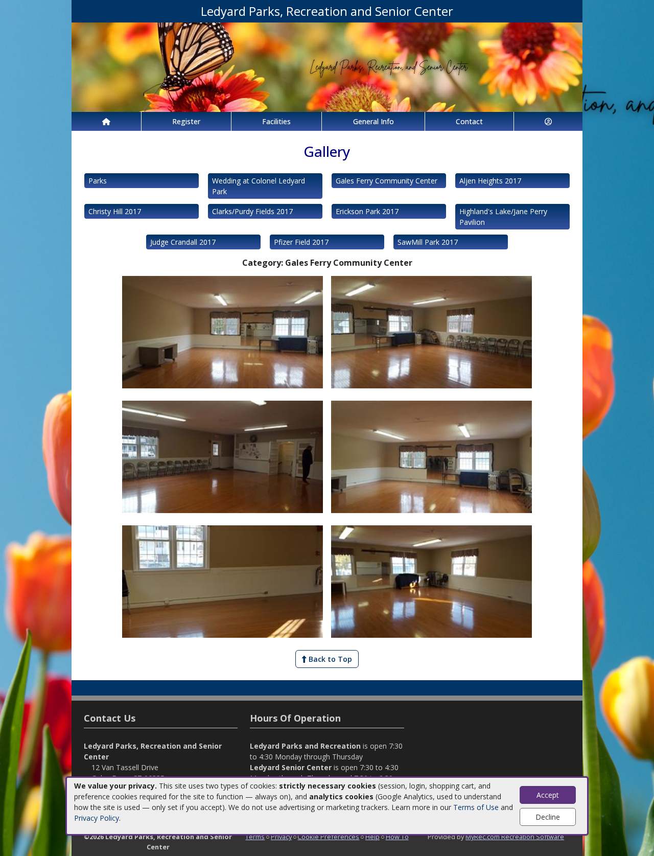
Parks (97, 181)
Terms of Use (476, 807)
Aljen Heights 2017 (490, 181)
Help (372, 836)
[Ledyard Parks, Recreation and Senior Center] (327, 66)
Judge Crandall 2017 (183, 242)
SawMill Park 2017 (428, 242)
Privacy (281, 836)
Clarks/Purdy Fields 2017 (252, 211)
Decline (547, 817)
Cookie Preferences (328, 836)
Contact (469, 121)
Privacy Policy (96, 818)
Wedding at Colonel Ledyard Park (258, 186)
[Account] (548, 121)
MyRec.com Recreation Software (514, 836)
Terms (255, 836)
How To (397, 836)
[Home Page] (106, 121)
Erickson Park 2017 (367, 211)
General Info (373, 121)
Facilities (276, 121)
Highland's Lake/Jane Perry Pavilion (503, 216)
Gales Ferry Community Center (386, 181)
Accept (547, 795)
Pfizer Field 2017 (301, 242)
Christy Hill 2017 (114, 211)
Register (186, 121)
